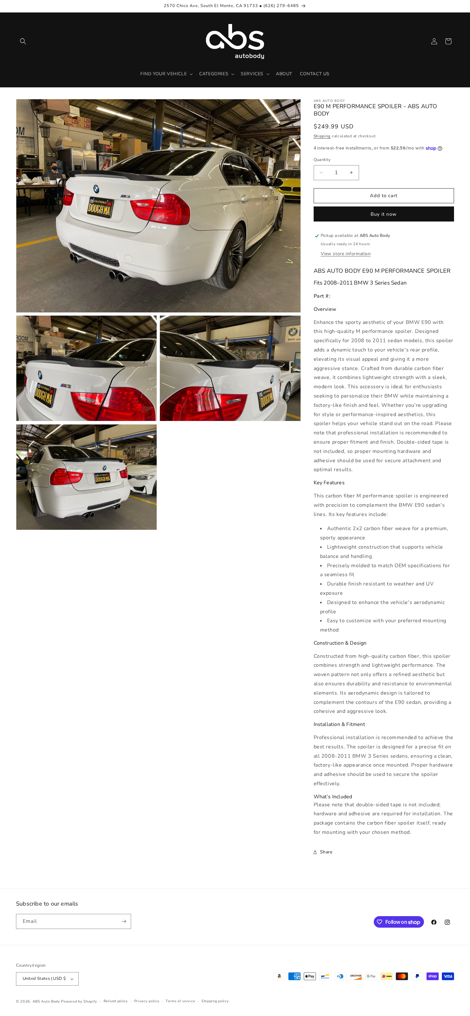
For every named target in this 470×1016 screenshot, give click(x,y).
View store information (346, 254)
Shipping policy (215, 1001)
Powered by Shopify (79, 1001)
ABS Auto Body (46, 1001)
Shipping (322, 136)
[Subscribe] (124, 921)
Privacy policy (147, 1001)
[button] (23, 41)
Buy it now (384, 214)
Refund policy (116, 1001)
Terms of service (180, 1001)
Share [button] (326, 852)
